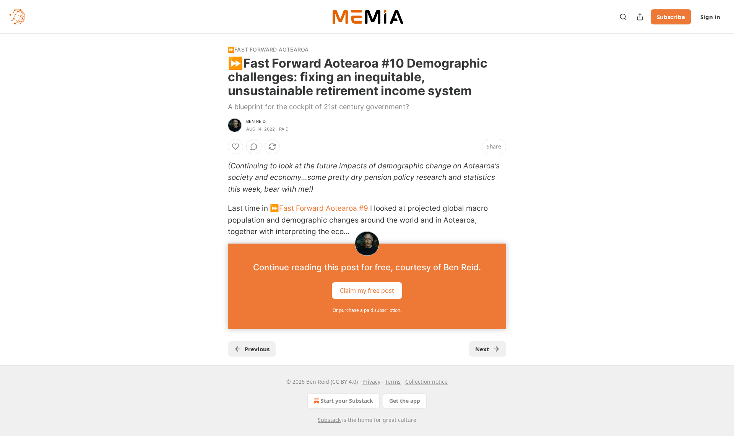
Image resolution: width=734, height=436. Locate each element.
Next (482, 349)
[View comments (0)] (253, 146)
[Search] (623, 16)
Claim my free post (367, 290)
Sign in (710, 17)
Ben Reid (256, 121)
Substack (329, 419)
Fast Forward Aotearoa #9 (323, 208)
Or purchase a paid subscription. (367, 310)
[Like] (235, 146)
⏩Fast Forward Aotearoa (268, 49)
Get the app (404, 400)
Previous (257, 349)
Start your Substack (347, 400)
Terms (393, 381)
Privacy (371, 381)
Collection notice (426, 381)
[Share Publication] (640, 16)
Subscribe (671, 17)
